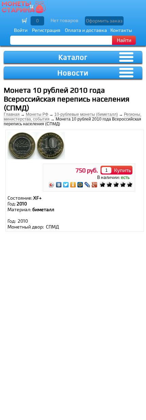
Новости (73, 73)
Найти (124, 40)
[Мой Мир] (80, 184)
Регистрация (46, 30)
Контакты (121, 30)
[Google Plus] (94, 184)
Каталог (73, 57)
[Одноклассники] (73, 184)
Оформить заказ (104, 20)
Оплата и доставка (86, 30)
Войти (21, 30)
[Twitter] (66, 184)
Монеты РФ (37, 114)
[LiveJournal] (87, 184)
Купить (122, 170)
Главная (12, 114)
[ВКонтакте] (58, 184)
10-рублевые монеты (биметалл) (86, 114)
